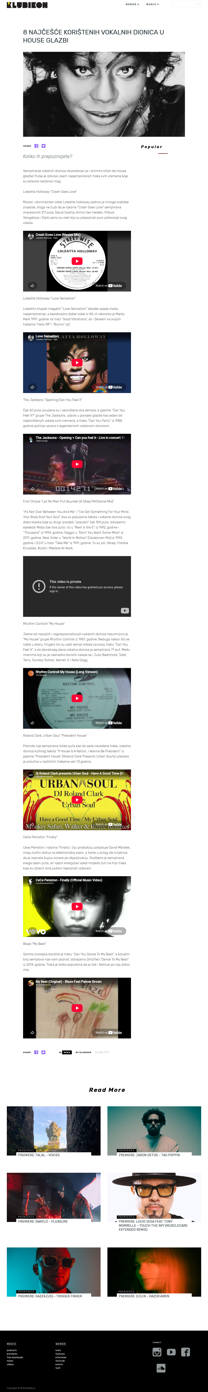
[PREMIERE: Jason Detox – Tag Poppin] (154, 1131)
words (131, 4)
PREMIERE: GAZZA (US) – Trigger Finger (50, 1296)
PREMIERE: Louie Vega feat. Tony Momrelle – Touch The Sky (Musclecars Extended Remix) (153, 1226)
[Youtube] (171, 1353)
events (59, 1364)
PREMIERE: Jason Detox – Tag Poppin (149, 1155)
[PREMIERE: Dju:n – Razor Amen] (154, 1272)
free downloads (15, 1357)
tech (57, 1368)
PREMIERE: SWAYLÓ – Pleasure (43, 1221)
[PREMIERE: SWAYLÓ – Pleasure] (54, 1197)
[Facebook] (185, 1353)
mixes (10, 1361)
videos (10, 1364)
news (67, 1052)
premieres (26, 1150)
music (151, 4)
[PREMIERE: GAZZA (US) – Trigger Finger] (54, 1272)
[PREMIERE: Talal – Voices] (54, 1131)
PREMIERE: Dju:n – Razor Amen (144, 1296)
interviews (60, 1357)
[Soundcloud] (161, 1369)
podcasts (12, 1350)
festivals (60, 1361)
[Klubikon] (27, 5)
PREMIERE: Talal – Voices (39, 1155)
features (60, 1354)
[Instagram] (157, 1353)
